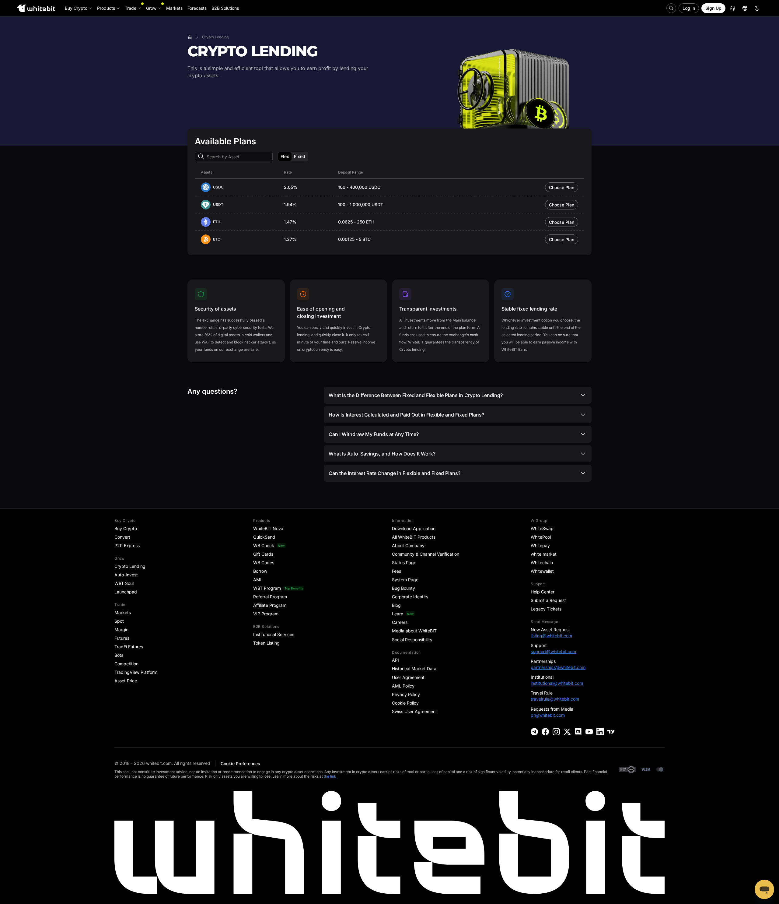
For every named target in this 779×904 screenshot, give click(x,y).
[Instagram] (556, 731)
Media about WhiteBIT (414, 630)
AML (258, 579)
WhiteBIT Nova (268, 528)
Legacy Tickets (546, 608)
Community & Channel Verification (425, 554)
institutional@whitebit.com (557, 683)
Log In (689, 8)
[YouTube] (589, 731)
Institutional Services (273, 634)
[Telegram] (534, 731)
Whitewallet (542, 571)
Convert (122, 537)
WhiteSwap (542, 528)
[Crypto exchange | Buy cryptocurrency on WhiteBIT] (189, 37)
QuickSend (264, 537)
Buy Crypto (125, 528)
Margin (121, 629)
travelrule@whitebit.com (555, 699)
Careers (399, 622)
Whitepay (540, 545)
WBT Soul (124, 583)
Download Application (413, 528)
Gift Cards (263, 554)
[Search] (671, 8)
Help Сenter (542, 591)
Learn (397, 613)
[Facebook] (545, 731)
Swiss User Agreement (414, 711)
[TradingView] (611, 731)
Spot (119, 621)
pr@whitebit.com (548, 715)
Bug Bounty (403, 588)
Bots (118, 655)
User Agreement (408, 677)
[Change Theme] (757, 8)
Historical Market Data (414, 668)
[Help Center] (733, 8)
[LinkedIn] (600, 731)
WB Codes (263, 562)
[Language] (745, 8)
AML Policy (403, 685)
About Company (408, 545)
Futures (121, 638)
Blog (396, 605)
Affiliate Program (269, 605)
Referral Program (270, 596)
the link (330, 776)
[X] (567, 731)
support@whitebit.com (553, 651)
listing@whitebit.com (551, 635)
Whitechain (542, 562)
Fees (396, 571)
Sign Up (713, 8)
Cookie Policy (405, 702)
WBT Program (267, 588)
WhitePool (541, 537)
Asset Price (125, 680)
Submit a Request (548, 600)
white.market (544, 554)
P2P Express (127, 545)
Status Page (404, 562)
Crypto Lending (129, 566)
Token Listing (266, 642)
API (395, 660)
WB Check (263, 545)
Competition (126, 663)
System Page (405, 579)
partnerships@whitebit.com (558, 667)
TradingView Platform (135, 672)
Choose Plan (561, 187)
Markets (122, 612)
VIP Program (265, 613)
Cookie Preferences (240, 763)
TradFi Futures (128, 646)
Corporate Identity (410, 596)
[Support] (764, 889)
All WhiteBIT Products (413, 537)
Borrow (260, 571)
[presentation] (234, 156)
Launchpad (125, 591)
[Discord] (578, 731)
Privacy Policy (406, 694)
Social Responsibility (412, 639)
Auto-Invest (126, 574)
